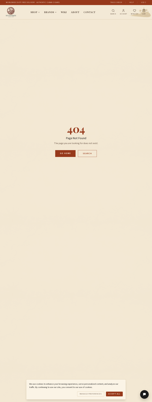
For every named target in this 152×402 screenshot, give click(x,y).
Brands (49, 12)
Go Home (65, 153)
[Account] (123, 10)
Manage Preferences (91, 394)
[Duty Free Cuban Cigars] (11, 12)
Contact (89, 12)
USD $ (143, 2)
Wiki (64, 12)
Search (87, 153)
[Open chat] (144, 394)
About (75, 12)
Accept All (114, 394)
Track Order (116, 2)
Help (131, 2)
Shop (34, 12)
